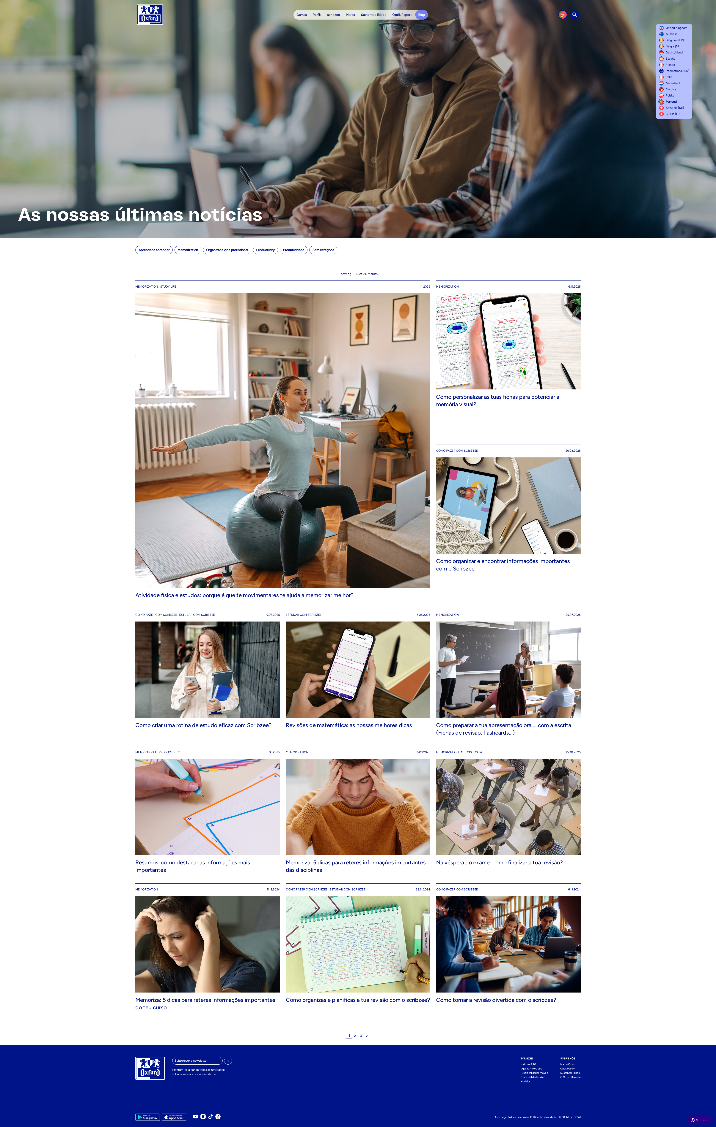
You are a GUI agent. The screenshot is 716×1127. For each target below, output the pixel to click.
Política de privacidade (543, 1117)
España (670, 58)
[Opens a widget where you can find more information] (699, 1120)
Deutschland (674, 52)
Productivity (265, 250)
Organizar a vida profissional (227, 250)
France (670, 64)
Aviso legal (501, 1117)
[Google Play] (147, 1117)
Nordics (671, 89)
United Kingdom (676, 28)
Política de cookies (518, 1117)
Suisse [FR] (673, 114)
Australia (671, 34)
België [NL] (673, 46)
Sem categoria (323, 250)
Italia (669, 77)
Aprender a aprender (154, 250)
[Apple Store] (174, 1117)
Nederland (673, 83)
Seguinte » (367, 1036)
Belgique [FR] (675, 40)
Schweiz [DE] (675, 108)
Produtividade (293, 250)
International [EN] (677, 71)
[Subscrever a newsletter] (228, 1061)
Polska (670, 95)
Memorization (188, 250)
